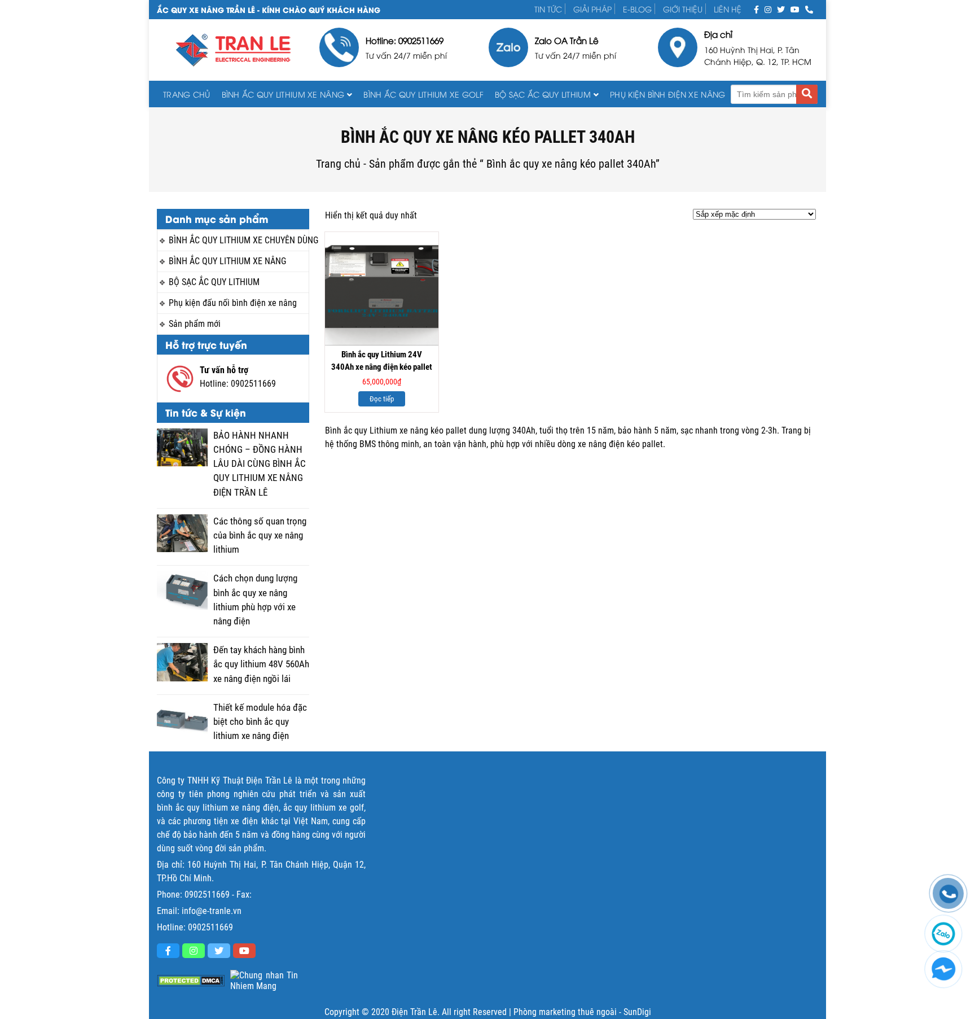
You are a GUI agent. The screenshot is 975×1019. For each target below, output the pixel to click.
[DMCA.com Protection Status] (191, 981)
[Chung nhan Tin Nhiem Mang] (264, 980)
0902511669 (253, 383)
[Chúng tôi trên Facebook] (756, 8)
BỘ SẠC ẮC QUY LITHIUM (543, 94)
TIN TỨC (548, 8)
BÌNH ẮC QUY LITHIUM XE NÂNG (283, 94)
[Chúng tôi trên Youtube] (795, 8)
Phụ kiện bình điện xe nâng (667, 94)
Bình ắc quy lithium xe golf (423, 94)
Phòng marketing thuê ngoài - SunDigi (582, 1012)
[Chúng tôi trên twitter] (781, 8)
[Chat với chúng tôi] (943, 969)
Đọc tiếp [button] (382, 399)
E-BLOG (637, 8)
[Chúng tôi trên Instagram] (768, 8)
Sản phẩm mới (195, 323)
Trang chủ (186, 94)
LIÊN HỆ (727, 8)
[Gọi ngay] (809, 8)
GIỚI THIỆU (682, 8)
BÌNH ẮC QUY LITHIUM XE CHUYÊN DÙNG (239, 240)
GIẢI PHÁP (592, 8)
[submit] (807, 94)
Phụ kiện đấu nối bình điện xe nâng (233, 303)
